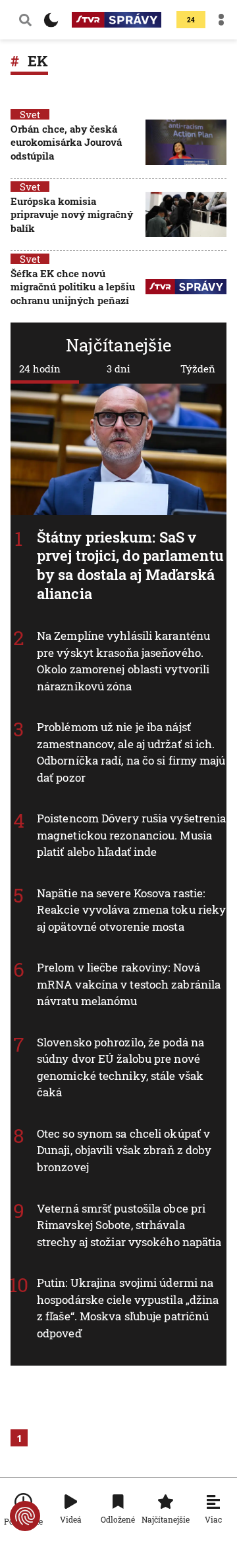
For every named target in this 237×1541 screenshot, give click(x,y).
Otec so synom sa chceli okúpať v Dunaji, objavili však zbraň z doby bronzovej (124, 1150)
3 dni (118, 368)
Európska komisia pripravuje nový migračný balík (72, 214)
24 (191, 20)
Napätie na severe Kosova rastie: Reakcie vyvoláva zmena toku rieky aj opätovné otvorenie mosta (131, 909)
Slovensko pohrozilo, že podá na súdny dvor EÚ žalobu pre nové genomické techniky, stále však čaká (120, 1067)
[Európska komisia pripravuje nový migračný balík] (185, 216)
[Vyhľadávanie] (25, 19)
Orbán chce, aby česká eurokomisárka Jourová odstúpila (66, 142)
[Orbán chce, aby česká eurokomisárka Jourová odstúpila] (185, 144)
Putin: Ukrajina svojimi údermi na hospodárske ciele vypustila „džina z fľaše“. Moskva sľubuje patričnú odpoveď (128, 1308)
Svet (30, 114)
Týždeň (197, 368)
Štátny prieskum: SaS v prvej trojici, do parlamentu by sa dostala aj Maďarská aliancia (130, 565)
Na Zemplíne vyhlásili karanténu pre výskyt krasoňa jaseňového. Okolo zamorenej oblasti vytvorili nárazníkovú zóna (123, 661)
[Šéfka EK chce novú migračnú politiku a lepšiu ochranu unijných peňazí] (185, 288)
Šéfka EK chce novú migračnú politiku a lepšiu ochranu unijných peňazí (73, 287)
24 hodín (40, 368)
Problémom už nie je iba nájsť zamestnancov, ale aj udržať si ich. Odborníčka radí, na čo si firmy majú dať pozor (131, 753)
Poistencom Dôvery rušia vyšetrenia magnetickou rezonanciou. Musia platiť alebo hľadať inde (131, 835)
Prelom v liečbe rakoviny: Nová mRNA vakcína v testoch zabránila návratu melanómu (129, 984)
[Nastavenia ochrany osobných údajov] (25, 1516)
